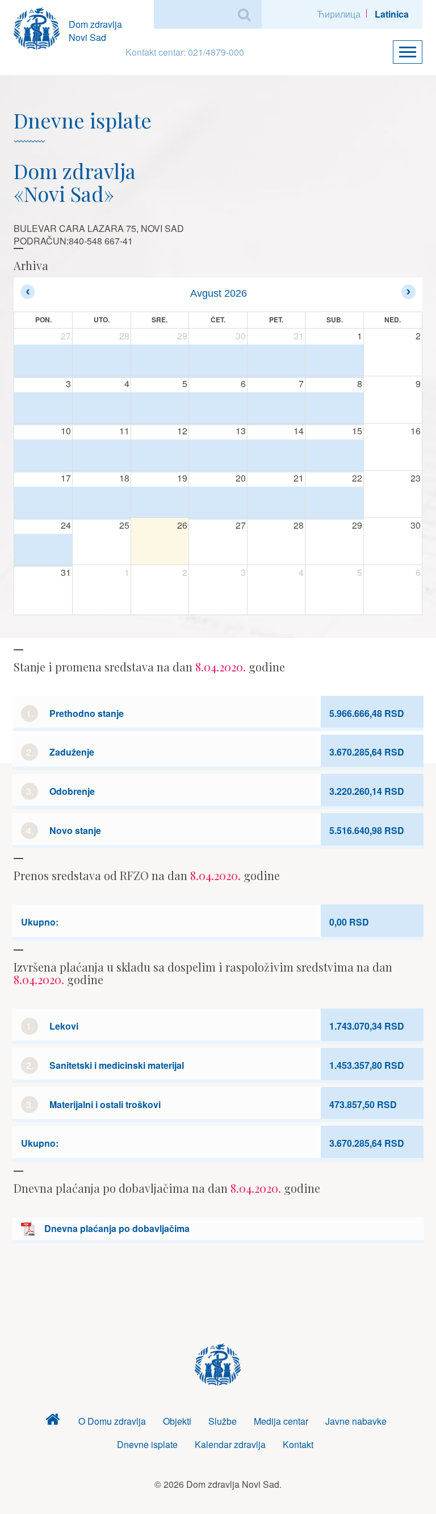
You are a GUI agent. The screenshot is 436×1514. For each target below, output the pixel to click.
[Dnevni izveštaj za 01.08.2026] (334, 361)
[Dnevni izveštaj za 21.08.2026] (276, 503)
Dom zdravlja (52, 1421)
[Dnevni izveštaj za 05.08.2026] (160, 408)
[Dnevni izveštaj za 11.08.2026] (102, 455)
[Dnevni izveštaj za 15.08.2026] (334, 455)
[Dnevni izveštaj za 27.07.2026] (43, 361)
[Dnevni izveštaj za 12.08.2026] (160, 455)
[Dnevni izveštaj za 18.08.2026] (102, 503)
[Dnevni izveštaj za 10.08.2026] (43, 455)
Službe (222, 1421)
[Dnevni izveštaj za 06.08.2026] (218, 408)
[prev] (27, 291)
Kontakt (298, 1444)
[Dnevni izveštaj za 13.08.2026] (218, 455)
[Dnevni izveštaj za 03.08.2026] (43, 408)
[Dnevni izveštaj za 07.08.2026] (276, 408)
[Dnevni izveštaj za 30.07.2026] (218, 361)
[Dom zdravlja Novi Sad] (41, 27)
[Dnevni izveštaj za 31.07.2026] (276, 361)
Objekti (177, 1421)
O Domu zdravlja (112, 1421)
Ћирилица (338, 13)
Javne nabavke (356, 1421)
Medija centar (281, 1421)
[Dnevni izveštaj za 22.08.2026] (334, 503)
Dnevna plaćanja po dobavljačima (117, 1228)
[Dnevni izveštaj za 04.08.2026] (102, 408)
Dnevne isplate (147, 1444)
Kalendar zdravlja (230, 1444)
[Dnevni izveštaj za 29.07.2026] (160, 361)
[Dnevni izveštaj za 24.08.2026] (43, 550)
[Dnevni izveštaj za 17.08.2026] (43, 503)
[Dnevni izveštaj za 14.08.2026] (276, 455)
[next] (408, 291)
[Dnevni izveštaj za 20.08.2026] (218, 503)
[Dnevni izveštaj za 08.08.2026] (334, 408)
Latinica (392, 13)
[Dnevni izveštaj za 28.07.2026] (102, 361)
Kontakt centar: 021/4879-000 (184, 52)
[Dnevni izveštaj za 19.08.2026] (160, 503)
